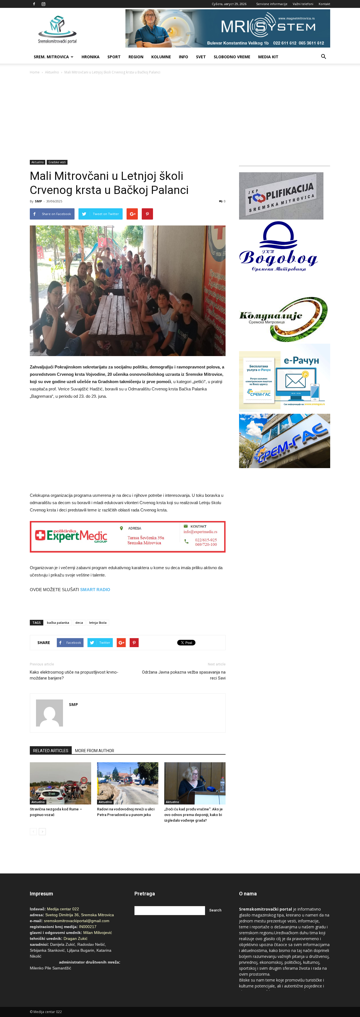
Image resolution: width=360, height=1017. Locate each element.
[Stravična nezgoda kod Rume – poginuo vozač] (60, 783)
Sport (114, 56)
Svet (201, 56)
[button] (323, 57)
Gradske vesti (57, 162)
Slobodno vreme (232, 56)
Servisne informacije (271, 4)
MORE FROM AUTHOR (94, 750)
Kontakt (324, 4)
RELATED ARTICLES (50, 750)
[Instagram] (43, 4)
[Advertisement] (180, 117)
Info (183, 56)
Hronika (91, 56)
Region (136, 56)
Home (35, 72)
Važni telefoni (303, 4)
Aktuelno (52, 72)
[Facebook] (34, 4)
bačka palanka (58, 622)
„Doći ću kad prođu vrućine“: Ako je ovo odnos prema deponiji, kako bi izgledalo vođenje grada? (193, 814)
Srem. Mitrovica (51, 56)
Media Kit (268, 56)
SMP (38, 201)
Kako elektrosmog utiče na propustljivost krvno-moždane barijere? (74, 675)
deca (79, 622)
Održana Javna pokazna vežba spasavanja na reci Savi (184, 675)
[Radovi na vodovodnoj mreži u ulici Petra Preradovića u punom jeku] (127, 783)
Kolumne (161, 56)
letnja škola (98, 622)
